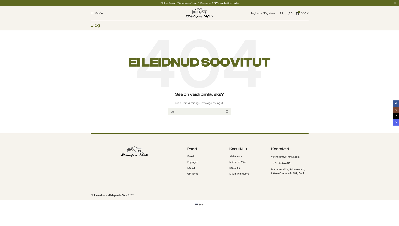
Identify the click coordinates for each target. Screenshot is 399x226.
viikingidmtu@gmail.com (285, 156)
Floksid (191, 156)
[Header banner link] (199, 3)
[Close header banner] (395, 3)
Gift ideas (192, 173)
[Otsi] (227, 111)
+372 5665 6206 (281, 162)
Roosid (191, 167)
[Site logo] (199, 12)
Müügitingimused (239, 173)
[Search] (282, 13)
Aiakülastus (235, 156)
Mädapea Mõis (237, 162)
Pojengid (192, 162)
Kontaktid (234, 167)
